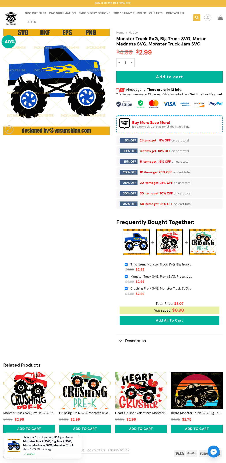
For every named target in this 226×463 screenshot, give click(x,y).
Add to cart (169, 76)
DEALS (31, 22)
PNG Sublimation (62, 13)
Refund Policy (118, 450)
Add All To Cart (169, 320)
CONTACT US (175, 13)
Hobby (133, 32)
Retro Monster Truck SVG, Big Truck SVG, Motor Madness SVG (197, 413)
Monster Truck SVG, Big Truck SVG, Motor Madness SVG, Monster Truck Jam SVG (161, 264)
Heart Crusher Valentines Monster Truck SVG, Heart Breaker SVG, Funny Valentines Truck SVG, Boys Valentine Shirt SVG (141, 413)
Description (135, 340)
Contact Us (96, 450)
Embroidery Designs (94, 13)
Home (120, 32)
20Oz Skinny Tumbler (129, 13)
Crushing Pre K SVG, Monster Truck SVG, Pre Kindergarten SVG (161, 288)
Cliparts (156, 13)
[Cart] (220, 18)
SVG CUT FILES (35, 13)
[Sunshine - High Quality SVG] (11, 17)
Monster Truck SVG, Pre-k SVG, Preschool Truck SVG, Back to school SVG (161, 277)
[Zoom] (9, 129)
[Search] (196, 17)
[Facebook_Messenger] (214, 451)
